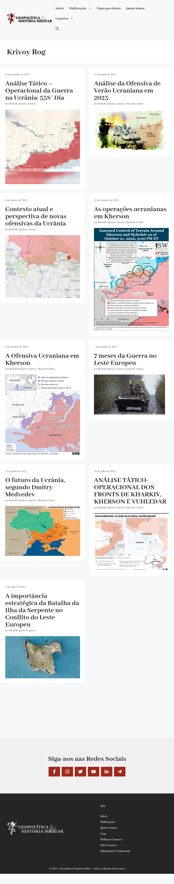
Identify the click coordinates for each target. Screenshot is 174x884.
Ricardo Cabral (135, 103)
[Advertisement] (87, 714)
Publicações (77, 8)
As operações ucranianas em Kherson (130, 213)
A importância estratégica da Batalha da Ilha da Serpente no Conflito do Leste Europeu (42, 610)
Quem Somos (135, 8)
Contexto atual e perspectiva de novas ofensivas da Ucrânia (35, 216)
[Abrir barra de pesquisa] (57, 29)
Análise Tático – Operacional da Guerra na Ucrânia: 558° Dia (39, 90)
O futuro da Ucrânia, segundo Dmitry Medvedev (35, 487)
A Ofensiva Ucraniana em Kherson (42, 359)
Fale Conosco (108, 845)
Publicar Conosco (111, 839)
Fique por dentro (109, 8)
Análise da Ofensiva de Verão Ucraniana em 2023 (127, 90)
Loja (103, 833)
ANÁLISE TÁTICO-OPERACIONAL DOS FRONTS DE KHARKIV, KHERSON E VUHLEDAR (130, 491)
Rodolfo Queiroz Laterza (23, 103)
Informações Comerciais (115, 851)
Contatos (62, 19)
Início (60, 8)
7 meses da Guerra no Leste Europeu (125, 359)
